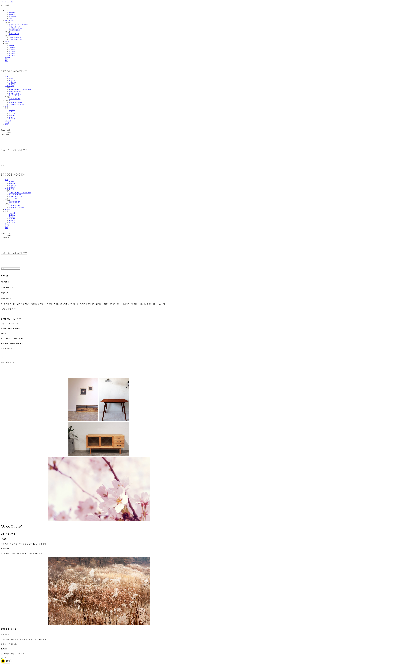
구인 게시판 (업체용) (15, 38)
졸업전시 (7, 42)
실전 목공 (12, 47)
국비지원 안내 (9, 20)
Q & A (6, 59)
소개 (6, 10)
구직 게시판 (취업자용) (15, 40)
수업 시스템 (12, 16)
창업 (6, 61)
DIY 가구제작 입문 (14, 30)
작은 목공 (12, 55)
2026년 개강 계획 (14, 34)
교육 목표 (12, 14)
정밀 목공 (12, 49)
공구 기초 (12, 51)
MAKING (11, 45)
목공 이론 (12, 53)
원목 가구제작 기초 (14, 26)
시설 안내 (12, 12)
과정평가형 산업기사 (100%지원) (18, 24)
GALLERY (7, 57)
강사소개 (11, 18)
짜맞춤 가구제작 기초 (15, 28)
